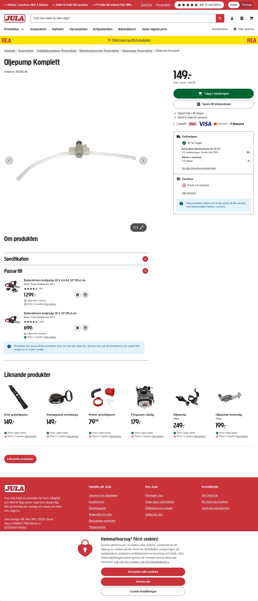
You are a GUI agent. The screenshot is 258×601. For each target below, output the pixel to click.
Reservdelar (26, 50)
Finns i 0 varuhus (41, 304)
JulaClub (146, 4)
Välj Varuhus (189, 192)
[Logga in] (232, 18)
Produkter (11, 29)
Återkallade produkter (102, 520)
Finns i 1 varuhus (41, 337)
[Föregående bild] (9, 160)
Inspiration (38, 29)
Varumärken (79, 29)
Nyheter (58, 29)
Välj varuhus (246, 29)
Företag (247, 4)
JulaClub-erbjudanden (216, 508)
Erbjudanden (103, 29)
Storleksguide (97, 508)
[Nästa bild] (143, 160)
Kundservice (220, 29)
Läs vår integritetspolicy (154, 561)
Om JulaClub (210, 495)
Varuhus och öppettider (103, 495)
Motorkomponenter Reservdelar (99, 50)
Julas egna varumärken (159, 501)
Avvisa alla (143, 581)
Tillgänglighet (97, 527)
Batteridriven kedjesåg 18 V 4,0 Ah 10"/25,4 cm (56, 284)
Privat (233, 4)
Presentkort (163, 4)
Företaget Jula (154, 495)
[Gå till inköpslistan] (242, 18)
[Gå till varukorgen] (251, 18)
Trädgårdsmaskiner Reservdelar (57, 50)
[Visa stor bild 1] (76, 160)
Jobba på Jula (154, 514)
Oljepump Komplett (167, 50)
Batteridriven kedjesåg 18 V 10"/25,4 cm (56, 317)
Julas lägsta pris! (154, 29)
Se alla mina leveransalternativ (199, 168)
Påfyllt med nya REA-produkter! (131, 40)
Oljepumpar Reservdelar (137, 50)
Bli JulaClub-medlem (215, 501)
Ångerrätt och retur (100, 514)
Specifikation (16, 259)
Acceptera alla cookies (143, 571)
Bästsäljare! (127, 29)
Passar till (13, 271)
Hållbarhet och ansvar (159, 508)
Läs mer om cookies (126, 561)
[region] (129, 566)
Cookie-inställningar (143, 591)
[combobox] (127, 18)
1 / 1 (135, 227)
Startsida (9, 50)
